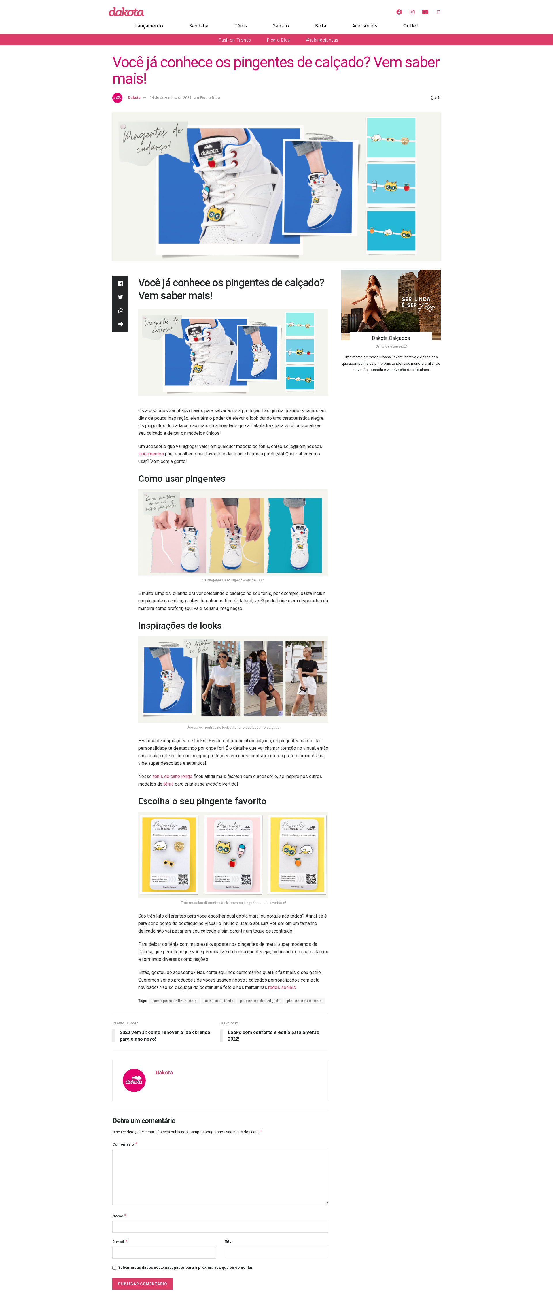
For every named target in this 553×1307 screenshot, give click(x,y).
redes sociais (282, 987)
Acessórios (364, 25)
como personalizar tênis (174, 1001)
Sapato (281, 25)
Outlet (410, 25)
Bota (320, 25)
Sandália (199, 25)
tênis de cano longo (172, 776)
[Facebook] (399, 12)
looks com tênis (219, 1001)
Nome (119, 1216)
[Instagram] (412, 12)
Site (228, 1241)
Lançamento (149, 25)
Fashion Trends (235, 39)
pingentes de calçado (260, 1001)
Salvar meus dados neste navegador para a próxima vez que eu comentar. (186, 1267)
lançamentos (151, 454)
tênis (169, 784)
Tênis (240, 25)
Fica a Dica (278, 39)
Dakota (134, 97)
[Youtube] (425, 12)
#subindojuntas (322, 39)
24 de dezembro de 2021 (170, 97)
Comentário (125, 1144)
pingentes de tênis (304, 1001)
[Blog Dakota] (130, 11)
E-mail (120, 1241)
